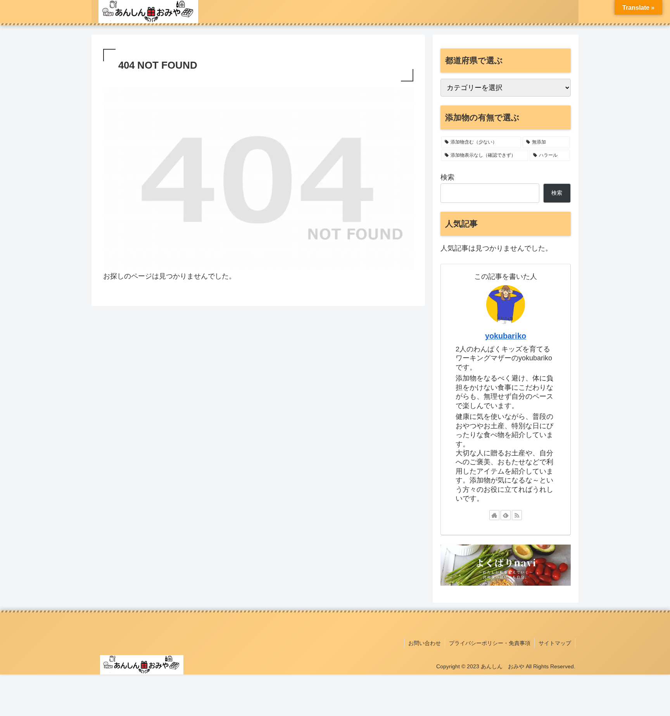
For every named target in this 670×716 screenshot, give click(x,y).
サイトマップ (555, 643)
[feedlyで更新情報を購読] (506, 515)
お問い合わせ (424, 643)
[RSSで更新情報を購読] (517, 515)
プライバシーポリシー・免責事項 (489, 643)
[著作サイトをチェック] (494, 515)
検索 (447, 177)
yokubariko (505, 336)
